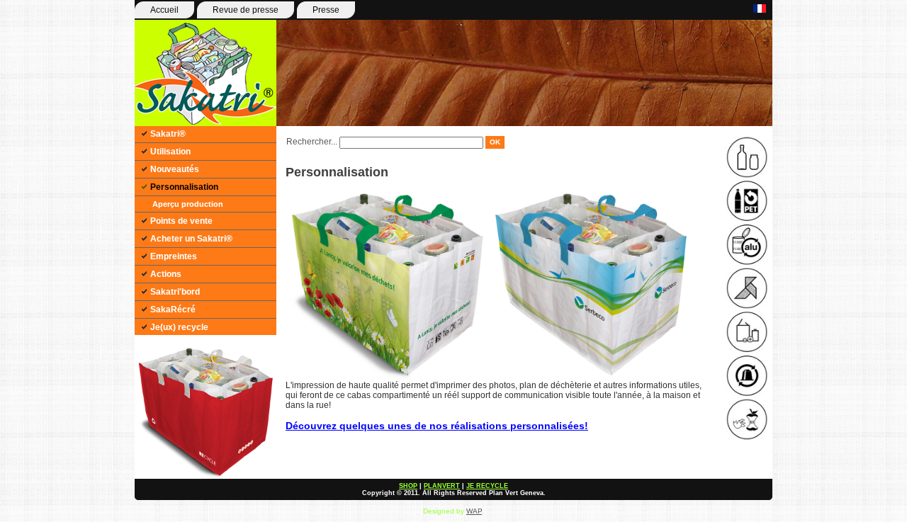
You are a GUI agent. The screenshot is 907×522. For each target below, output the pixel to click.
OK (495, 142)
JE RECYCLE (487, 485)
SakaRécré (173, 309)
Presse (325, 10)
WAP (474, 511)
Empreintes (173, 256)
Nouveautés (174, 169)
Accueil (164, 10)
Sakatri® (168, 134)
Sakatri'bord (175, 292)
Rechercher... (311, 142)
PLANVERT (442, 485)
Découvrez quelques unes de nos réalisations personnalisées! (437, 425)
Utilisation (170, 152)
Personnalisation (184, 187)
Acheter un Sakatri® (191, 239)
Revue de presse (245, 10)
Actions (165, 274)
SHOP (408, 485)
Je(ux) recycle (179, 327)
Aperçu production (187, 204)
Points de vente (181, 221)
